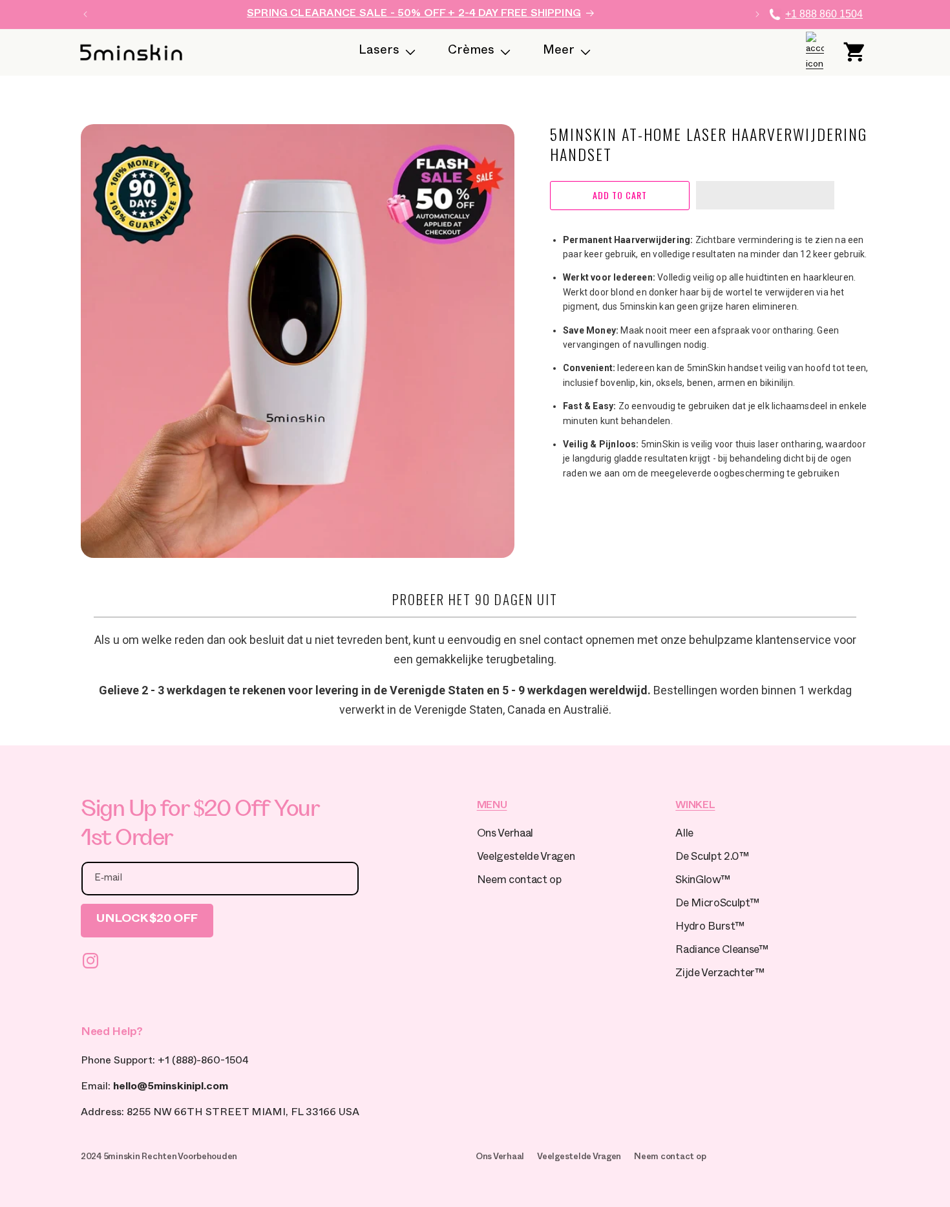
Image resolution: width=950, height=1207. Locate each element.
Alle (684, 835)
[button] (765, 196)
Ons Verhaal (505, 835)
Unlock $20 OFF (147, 920)
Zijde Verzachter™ (719, 974)
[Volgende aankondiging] (757, 14)
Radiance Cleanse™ (721, 951)
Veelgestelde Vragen (526, 858)
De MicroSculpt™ (717, 905)
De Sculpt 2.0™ (711, 858)
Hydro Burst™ (709, 928)
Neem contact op (519, 881)
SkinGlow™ (702, 881)
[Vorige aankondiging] (85, 14)
